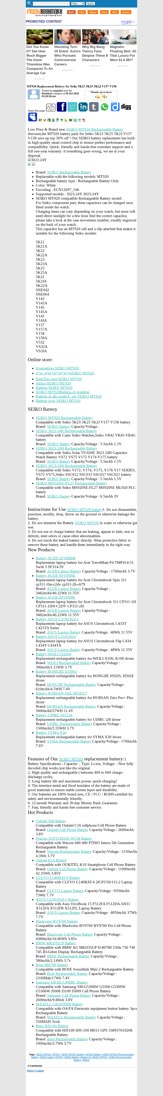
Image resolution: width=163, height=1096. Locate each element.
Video (81, 12)
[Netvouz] (75, 121)
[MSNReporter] (45, 121)
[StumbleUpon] (53, 121)
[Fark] (58, 121)
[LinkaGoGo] (71, 121)
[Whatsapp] (105, 110)
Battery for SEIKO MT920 (94, 1057)
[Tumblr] (94, 110)
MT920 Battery (93, 1054)
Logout (40, 1070)
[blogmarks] (62, 121)
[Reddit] (51, 110)
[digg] (126, 110)
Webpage (92, 12)
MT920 (56, 1054)
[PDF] (84, 121)
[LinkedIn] (83, 110)
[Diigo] (116, 110)
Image (104, 12)
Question (126, 12)
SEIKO (85, 1060)
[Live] (40, 121)
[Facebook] (62, 110)
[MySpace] (33, 121)
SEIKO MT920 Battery (72, 1054)
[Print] (80, 121)
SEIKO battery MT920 (51, 1057)
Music (114, 12)
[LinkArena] (66, 121)
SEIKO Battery (71, 1057)
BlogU (71, 12)
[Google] (49, 121)
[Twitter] (73, 110)
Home (30, 1070)
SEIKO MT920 (43, 1054)
